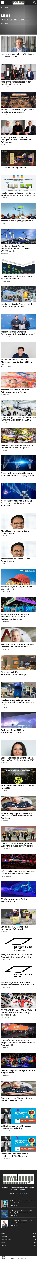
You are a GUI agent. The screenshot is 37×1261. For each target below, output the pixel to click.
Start (2, 7)
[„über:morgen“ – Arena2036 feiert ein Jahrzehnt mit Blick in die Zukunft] (18, 408)
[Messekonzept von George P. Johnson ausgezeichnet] (18, 1060)
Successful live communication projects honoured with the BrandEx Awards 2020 (18, 1042)
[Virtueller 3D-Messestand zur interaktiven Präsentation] (18, 917)
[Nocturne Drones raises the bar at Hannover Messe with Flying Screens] (18, 463)
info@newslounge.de (21, 1193)
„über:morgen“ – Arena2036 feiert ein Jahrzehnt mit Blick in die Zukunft (18, 418)
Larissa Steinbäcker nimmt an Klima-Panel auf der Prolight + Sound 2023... (18, 759)
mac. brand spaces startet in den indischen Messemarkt (16, 83)
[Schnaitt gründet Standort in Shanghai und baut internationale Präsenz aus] (18, 127)
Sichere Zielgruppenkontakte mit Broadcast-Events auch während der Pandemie (17, 815)
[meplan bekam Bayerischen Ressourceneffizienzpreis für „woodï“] (18, 322)
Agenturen (5, 19)
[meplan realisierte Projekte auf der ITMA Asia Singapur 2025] (18, 294)
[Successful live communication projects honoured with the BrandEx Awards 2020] (18, 1030)
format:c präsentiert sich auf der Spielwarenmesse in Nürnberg (16, 390)
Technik (3, 1233)
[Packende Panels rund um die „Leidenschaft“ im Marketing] (18, 1144)
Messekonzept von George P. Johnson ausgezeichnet (18, 1071)
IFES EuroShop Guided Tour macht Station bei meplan (17, 277)
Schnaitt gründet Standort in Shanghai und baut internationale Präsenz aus (16, 139)
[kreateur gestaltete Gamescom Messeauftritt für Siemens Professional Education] (18, 604)
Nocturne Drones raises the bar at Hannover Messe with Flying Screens (18, 474)
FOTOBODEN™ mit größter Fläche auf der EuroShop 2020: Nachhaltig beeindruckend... (18, 1012)
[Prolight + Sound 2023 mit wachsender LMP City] (18, 720)
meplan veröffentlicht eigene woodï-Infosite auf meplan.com (18, 110)
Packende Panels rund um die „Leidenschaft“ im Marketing (14, 1154)
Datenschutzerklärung (23, 1258)
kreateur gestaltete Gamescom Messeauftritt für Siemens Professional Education (15, 616)
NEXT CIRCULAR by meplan (13, 167)
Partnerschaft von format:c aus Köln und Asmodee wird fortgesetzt (18, 446)
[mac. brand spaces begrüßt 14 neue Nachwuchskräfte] (18, 44)
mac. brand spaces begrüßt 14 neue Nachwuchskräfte (17, 55)
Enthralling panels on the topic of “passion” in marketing (16, 1127)
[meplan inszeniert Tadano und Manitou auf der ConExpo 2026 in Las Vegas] (18, 350)
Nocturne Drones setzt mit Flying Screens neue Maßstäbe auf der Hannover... (16, 503)
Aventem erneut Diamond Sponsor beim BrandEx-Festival (17, 1099)
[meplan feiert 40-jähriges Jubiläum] (18, 211)
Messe (3, 1242)
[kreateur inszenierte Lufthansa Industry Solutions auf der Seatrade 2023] (18, 690)
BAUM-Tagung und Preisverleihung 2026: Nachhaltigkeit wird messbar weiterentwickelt (22, 1212)
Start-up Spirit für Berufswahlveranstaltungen (14, 673)
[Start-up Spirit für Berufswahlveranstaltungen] (18, 662)
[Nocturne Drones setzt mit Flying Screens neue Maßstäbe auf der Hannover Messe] (18, 491)
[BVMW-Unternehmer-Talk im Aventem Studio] (18, 889)
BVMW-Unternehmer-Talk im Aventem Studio (14, 900)
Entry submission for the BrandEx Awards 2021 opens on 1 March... (16, 955)
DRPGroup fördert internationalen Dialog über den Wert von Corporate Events (22, 1202)
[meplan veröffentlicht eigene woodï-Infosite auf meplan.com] (18, 100)
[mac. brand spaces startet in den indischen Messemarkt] (18, 72)
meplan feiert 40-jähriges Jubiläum (17, 220)
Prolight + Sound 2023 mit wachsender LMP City (13, 731)
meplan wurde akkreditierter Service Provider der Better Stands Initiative (18, 194)
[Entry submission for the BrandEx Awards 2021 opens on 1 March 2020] (18, 945)
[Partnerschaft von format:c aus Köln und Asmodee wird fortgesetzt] (18, 435)
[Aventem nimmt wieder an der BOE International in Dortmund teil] (18, 634)
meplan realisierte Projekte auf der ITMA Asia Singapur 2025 (17, 305)
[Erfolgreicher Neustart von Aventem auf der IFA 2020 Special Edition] (18, 861)
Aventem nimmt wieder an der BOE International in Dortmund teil (17, 645)
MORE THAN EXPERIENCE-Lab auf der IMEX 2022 (18, 786)
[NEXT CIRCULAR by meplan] (18, 158)
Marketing (4, 1236)
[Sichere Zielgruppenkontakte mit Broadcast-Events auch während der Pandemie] (18, 803)
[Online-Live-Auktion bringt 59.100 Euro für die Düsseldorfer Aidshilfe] (18, 834)
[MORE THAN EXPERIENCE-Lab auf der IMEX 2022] (18, 776)
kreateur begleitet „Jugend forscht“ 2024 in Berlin (17, 587)
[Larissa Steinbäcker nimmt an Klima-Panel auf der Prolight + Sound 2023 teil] (18, 748)
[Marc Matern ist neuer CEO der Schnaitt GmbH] (18, 549)
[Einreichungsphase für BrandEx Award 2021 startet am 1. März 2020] (18, 972)
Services (3, 1245)
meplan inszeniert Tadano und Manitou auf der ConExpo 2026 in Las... (16, 362)
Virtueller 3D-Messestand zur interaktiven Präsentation (14, 928)
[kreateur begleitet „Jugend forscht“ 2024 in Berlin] (18, 577)
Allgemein (14, 19)
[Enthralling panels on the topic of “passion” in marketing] (18, 1116)
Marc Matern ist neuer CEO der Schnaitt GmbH (15, 559)
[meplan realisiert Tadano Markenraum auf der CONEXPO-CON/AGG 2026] (18, 236)
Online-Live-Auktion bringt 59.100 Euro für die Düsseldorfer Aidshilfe (17, 844)
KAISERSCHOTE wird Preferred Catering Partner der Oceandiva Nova (21, 1222)
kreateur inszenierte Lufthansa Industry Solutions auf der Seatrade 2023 (17, 702)
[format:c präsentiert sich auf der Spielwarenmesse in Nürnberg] (18, 380)
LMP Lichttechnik (6, 1239)
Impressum (11, 1258)
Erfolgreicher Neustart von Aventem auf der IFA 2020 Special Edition (18, 872)
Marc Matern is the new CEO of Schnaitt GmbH (15, 532)
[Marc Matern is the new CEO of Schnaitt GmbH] (18, 521)
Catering (22, 19)
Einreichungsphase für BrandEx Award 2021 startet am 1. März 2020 (17, 983)
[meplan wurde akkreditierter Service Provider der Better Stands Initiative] (18, 183)
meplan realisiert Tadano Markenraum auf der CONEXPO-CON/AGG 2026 (16, 248)
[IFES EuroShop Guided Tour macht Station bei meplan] (18, 266)
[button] (3, 1257)
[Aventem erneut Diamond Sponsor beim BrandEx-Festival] (18, 1088)
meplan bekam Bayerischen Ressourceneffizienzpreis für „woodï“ (18, 333)
